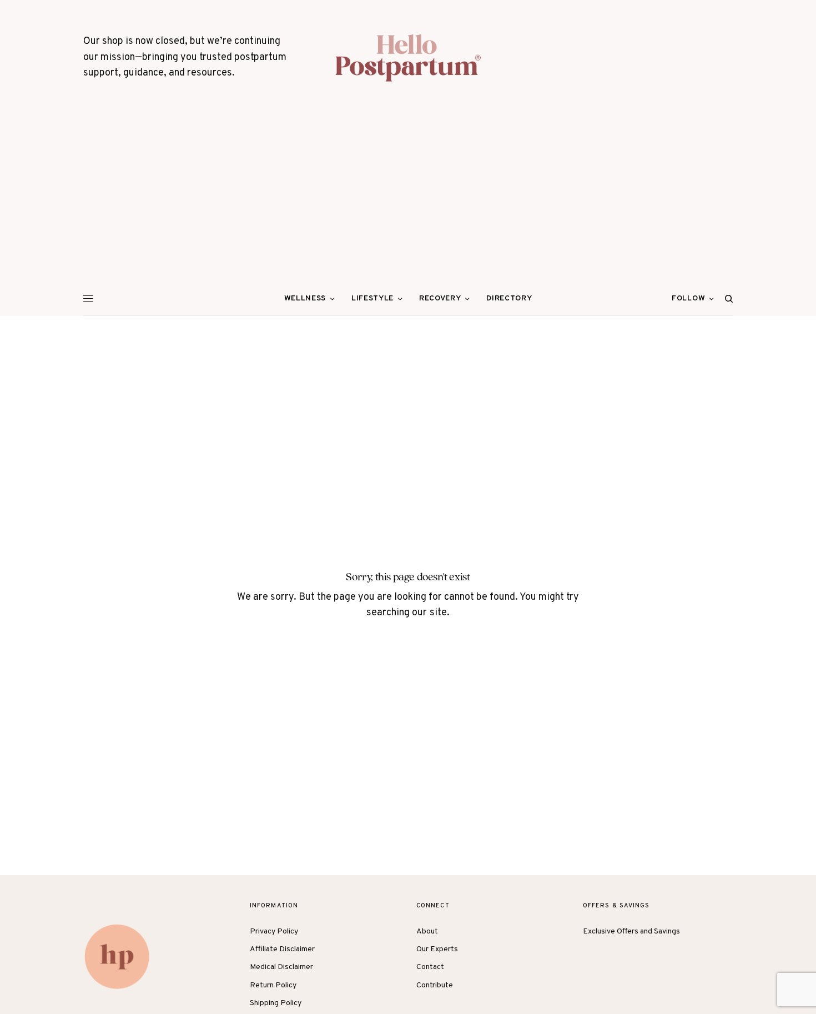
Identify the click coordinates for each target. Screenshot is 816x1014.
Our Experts (437, 949)
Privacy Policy (274, 931)
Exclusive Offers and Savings (631, 931)
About (427, 931)
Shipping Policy (275, 1003)
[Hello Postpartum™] (408, 58)
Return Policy (273, 985)
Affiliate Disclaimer (282, 949)
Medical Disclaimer (281, 967)
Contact (430, 967)
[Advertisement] (408, 199)
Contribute (434, 985)
